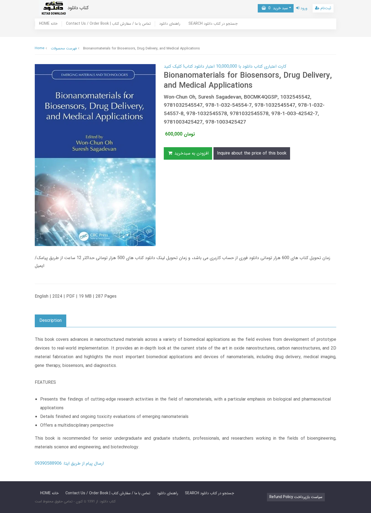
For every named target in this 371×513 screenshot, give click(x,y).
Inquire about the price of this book (252, 153)
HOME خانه (48, 24)
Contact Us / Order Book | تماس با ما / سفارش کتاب (108, 24)
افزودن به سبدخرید (191, 153)
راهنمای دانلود (169, 24)
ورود (303, 8)
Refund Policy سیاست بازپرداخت (295, 497)
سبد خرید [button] (277, 8)
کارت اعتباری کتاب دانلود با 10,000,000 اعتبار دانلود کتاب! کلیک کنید (225, 66)
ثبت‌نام (325, 8)
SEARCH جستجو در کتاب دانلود (213, 24)
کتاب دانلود (78, 8)
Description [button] (50, 320)
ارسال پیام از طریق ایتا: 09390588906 (69, 463)
